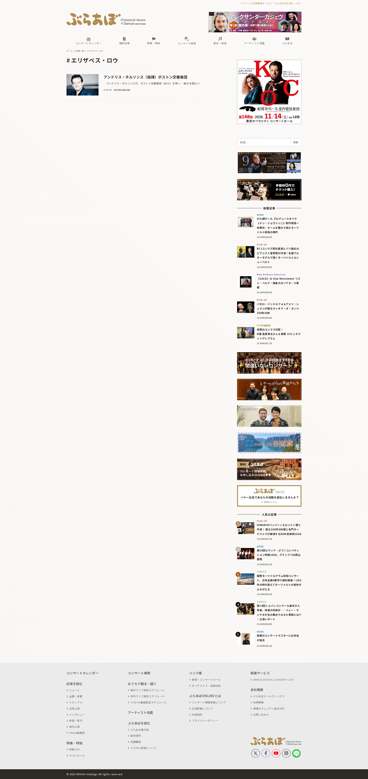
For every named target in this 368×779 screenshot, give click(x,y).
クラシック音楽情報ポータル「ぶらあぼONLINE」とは (270, 3)
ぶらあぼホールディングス (269, 696)
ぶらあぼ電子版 (140, 730)
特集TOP (74, 749)
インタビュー (77, 714)
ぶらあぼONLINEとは (205, 695)
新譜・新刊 (75, 720)
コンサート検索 (139, 673)
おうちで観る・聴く (142, 683)
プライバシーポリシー (205, 720)
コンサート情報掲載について (209, 702)
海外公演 (74, 726)
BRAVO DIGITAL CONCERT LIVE (273, 679)
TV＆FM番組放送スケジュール (149, 702)
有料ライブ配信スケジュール (148, 696)
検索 (295, 142)
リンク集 (195, 673)
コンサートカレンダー (83, 673)
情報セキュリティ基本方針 (269, 708)
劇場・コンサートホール (206, 679)
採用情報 (258, 702)
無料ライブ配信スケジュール (148, 690)
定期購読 (136, 742)
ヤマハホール (77, 755)
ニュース (74, 690)
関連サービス (260, 673)
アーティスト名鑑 (140, 712)
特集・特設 (75, 743)
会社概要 (257, 689)
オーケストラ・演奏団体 (206, 686)
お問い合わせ (261, 714)
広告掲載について (202, 708)
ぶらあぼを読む (139, 723)
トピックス (75, 702)
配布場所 (136, 735)
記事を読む (75, 683)
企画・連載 (75, 696)
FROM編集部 (77, 733)
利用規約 (197, 714)
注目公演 (74, 708)
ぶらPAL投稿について (144, 748)
